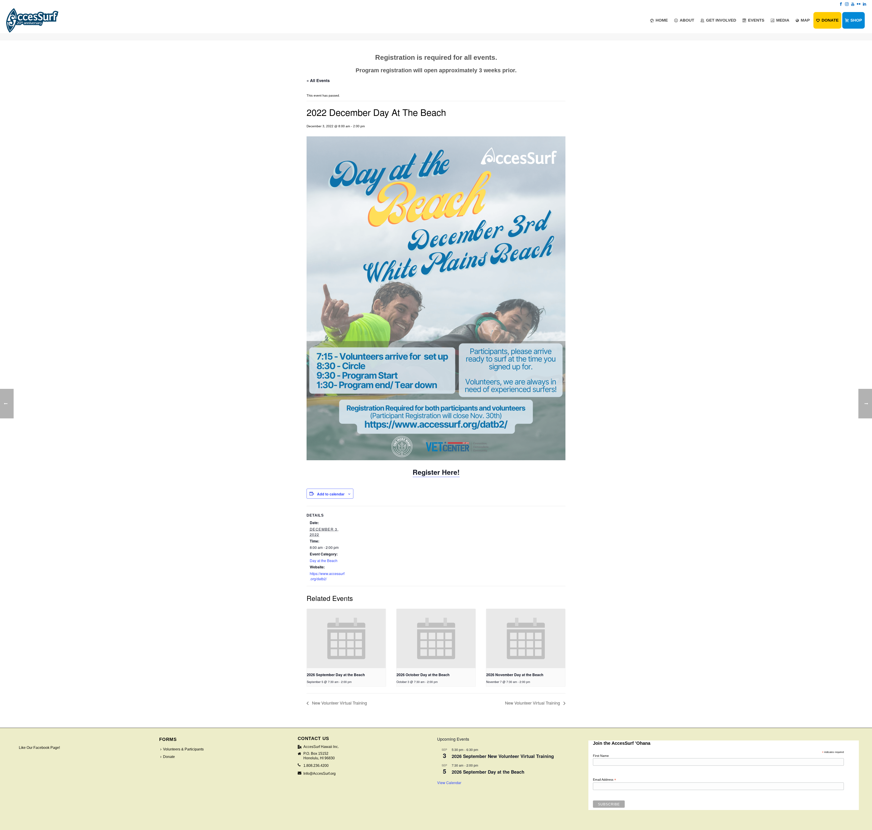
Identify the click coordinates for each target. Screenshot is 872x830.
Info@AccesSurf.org (319, 773)
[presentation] (346, 638)
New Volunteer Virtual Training (339, 703)
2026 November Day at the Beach (514, 674)
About (687, 20)
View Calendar (449, 782)
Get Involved (721, 20)
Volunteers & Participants (183, 749)
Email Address (604, 780)
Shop (856, 20)
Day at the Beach (323, 560)
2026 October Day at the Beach (423, 674)
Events (756, 20)
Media (782, 20)
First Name (601, 756)
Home (662, 20)
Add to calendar (330, 494)
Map (805, 20)
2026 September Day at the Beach (336, 674)
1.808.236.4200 (316, 766)
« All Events (318, 80)
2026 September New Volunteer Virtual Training (503, 756)
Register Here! (436, 472)
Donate (830, 20)
